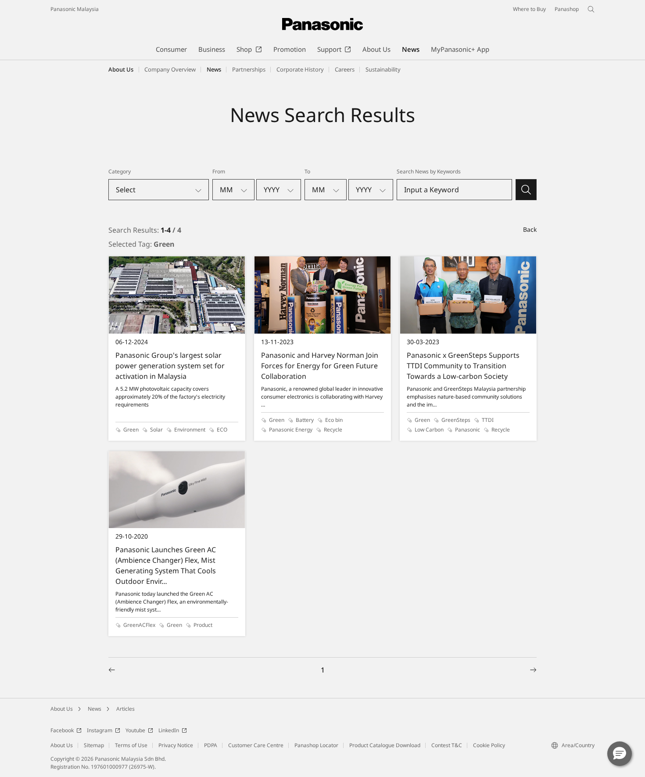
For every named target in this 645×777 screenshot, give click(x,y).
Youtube (135, 730)
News (94, 708)
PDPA (210, 745)
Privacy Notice (175, 745)
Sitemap (94, 745)
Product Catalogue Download (384, 745)
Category (119, 171)
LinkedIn (168, 730)
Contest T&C (446, 745)
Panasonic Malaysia (74, 9)
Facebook (62, 730)
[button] (619, 753)
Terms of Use (131, 745)
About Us (61, 708)
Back (530, 229)
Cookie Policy (489, 745)
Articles (125, 708)
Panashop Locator (316, 745)
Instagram (99, 730)
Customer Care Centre (255, 745)
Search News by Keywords (429, 171)
